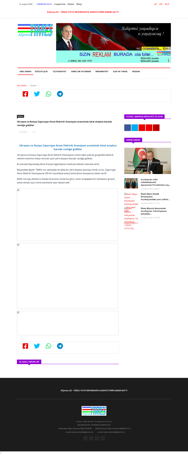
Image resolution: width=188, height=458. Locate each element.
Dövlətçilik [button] (41, 71)
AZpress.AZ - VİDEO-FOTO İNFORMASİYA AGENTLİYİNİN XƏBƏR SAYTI (83, 12)
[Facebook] (85, 438)
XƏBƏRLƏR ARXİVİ (44, 4)
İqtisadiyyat (59, 71)
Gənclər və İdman (81, 71)
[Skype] (97, 438)
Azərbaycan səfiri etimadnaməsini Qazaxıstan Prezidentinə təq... (155, 182)
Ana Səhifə (25, 71)
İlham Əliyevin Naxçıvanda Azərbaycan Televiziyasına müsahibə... (154, 211)
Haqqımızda (59, 4)
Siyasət (20, 116)
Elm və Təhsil (120, 71)
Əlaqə (79, 4)
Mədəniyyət (102, 71)
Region (136, 71)
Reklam (70, 4)
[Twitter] (91, 438)
